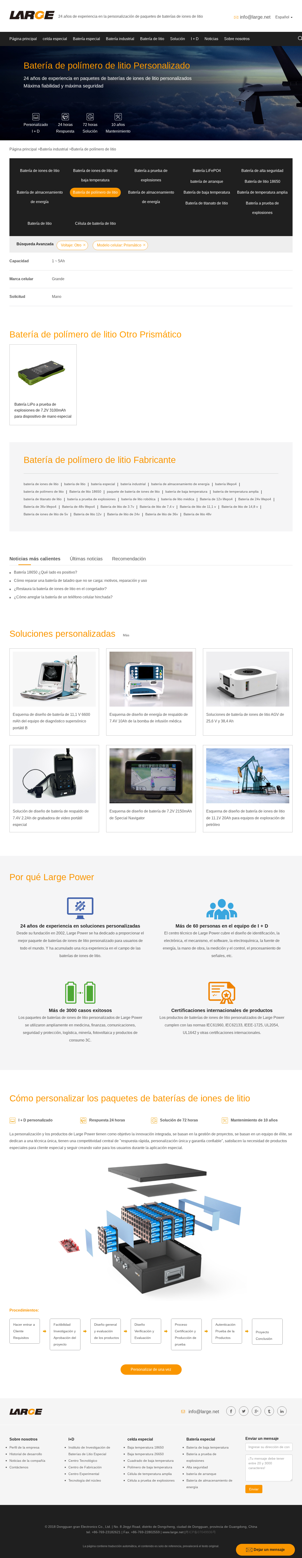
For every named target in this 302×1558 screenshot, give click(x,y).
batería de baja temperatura (186, 491)
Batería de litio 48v (197, 514)
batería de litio (74, 484)
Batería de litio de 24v (123, 514)
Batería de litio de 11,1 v (198, 506)
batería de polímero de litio (44, 491)
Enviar (254, 1489)
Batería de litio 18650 (262, 181)
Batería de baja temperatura (207, 192)
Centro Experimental (83, 1474)
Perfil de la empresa (24, 1447)
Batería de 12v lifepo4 (216, 499)
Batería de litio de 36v (161, 514)
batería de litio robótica (138, 499)
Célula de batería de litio (95, 223)
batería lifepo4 (226, 484)
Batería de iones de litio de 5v (46, 514)
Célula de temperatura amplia (149, 1474)
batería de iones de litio (41, 484)
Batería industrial (120, 39)
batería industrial (133, 484)
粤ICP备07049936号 (200, 1532)
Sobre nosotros (237, 39)
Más (126, 635)
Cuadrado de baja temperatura (150, 1460)
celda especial (55, 39)
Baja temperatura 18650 (145, 1447)
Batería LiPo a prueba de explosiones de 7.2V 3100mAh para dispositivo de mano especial (42, 410)
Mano (56, 297)
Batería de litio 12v (87, 514)
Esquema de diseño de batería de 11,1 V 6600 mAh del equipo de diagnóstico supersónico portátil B (51, 721)
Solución (177, 39)
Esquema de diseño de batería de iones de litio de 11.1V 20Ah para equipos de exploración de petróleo (245, 818)
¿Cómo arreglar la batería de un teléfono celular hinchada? (63, 597)
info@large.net (255, 17)
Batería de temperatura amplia (262, 192)
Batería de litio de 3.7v (117, 506)
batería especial (103, 484)
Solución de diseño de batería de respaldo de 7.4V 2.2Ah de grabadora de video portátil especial (51, 818)
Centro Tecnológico (82, 1460)
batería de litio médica (177, 499)
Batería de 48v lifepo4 (78, 506)
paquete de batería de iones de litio (133, 491)
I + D (195, 39)
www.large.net (173, 1532)
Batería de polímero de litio (93, 149)
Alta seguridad (197, 1467)
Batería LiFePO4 (207, 171)
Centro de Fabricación (85, 1467)
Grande (58, 279)
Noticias (211, 39)
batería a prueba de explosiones (91, 499)
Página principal (23, 39)
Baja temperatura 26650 (145, 1454)
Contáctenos (18, 1467)
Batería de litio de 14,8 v (240, 506)
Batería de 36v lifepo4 (40, 506)
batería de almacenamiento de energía (180, 484)
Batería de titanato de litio (206, 203)
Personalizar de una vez (151, 1369)
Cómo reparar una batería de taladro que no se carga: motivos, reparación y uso (80, 581)
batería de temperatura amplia (236, 491)
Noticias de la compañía (27, 1460)
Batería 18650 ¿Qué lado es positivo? (45, 572)
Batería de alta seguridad (262, 171)
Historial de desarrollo (25, 1454)
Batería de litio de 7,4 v (157, 506)
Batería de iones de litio (39, 171)
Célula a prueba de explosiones (151, 1480)
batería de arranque (206, 181)
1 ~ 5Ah (58, 261)
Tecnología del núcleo (84, 1480)
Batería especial (86, 39)
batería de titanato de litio (43, 499)
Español (282, 17)
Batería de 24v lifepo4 (254, 499)
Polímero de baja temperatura (149, 1467)
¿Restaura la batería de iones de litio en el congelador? (60, 589)
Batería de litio (152, 39)
